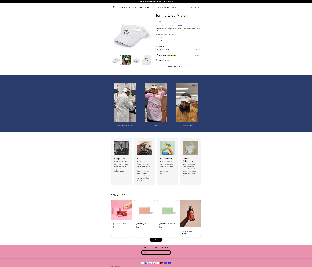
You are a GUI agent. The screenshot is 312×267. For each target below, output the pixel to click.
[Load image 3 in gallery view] (136, 60)
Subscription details (164, 60)
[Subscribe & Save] (157, 55)
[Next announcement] (200, 1)
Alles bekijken (156, 240)
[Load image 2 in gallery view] (126, 60)
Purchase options (160, 46)
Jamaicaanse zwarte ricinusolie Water (188, 230)
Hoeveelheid (159, 37)
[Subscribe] (168, 252)
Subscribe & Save (167, 55)
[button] (123, 7)
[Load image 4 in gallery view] (146, 60)
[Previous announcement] (112, 1)
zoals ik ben (117, 266)
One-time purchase (164, 50)
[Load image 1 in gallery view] (116, 60)
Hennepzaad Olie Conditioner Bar (141, 224)
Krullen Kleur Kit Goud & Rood (120, 224)
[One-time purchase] (157, 50)
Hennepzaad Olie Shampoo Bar (167, 224)
